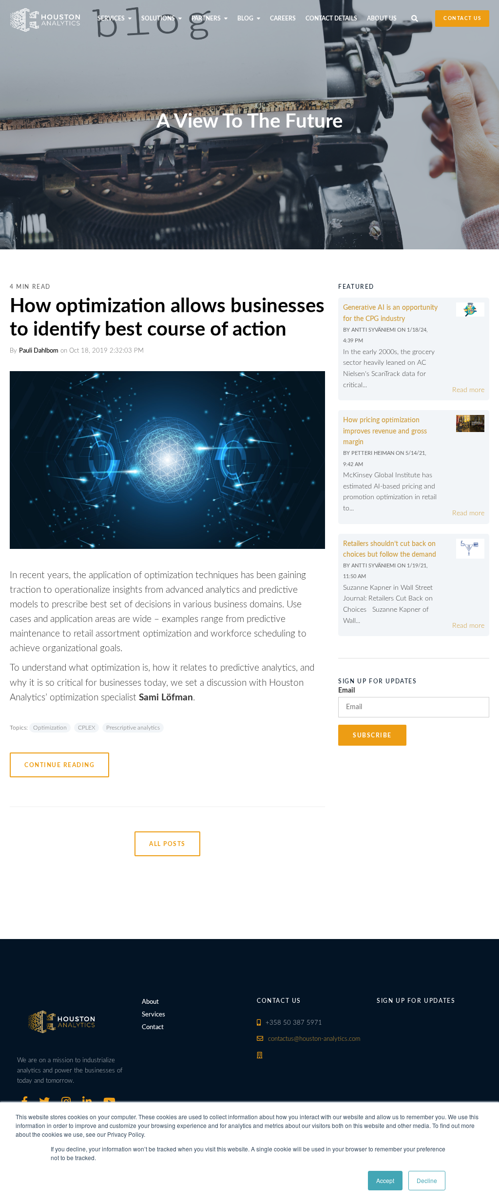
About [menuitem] (150, 1002)
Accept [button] (385, 1180)
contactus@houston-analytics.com (314, 1039)
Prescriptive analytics (133, 728)
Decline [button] (427, 1180)
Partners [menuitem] (206, 18)
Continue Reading (59, 765)
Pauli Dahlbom (38, 351)
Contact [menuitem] (153, 1027)
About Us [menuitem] (382, 18)
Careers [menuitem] (283, 18)
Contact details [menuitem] (331, 18)
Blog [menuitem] (245, 18)
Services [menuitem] (111, 18)
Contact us (462, 18)
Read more (468, 390)
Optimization (50, 728)
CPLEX (86, 728)
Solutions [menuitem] (158, 18)
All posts (167, 844)
